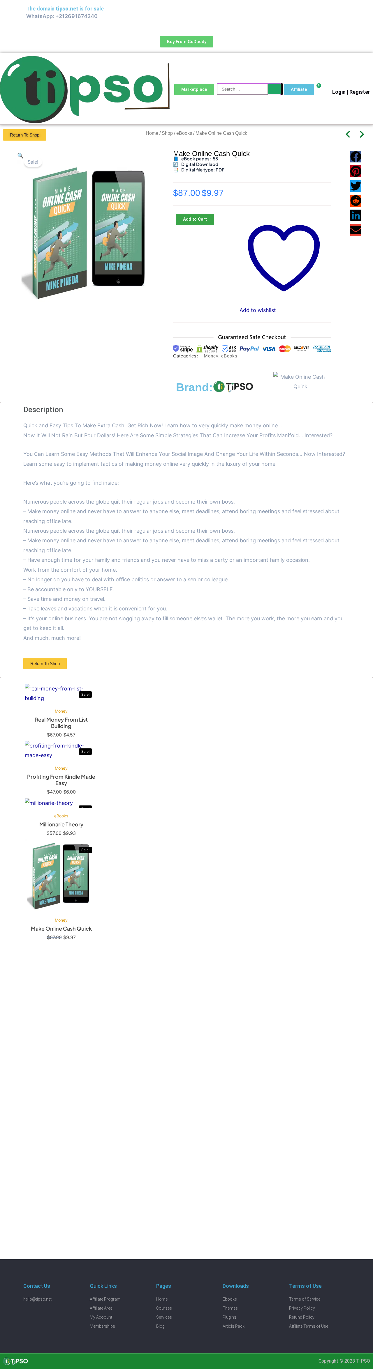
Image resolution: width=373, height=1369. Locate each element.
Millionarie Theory (61, 824)
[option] (61, 712)
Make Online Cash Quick (61, 928)
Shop (167, 133)
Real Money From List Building (61, 722)
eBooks (184, 133)
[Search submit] (274, 89)
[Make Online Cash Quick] (61, 875)
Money (211, 355)
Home (152, 133)
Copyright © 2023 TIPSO (344, 1361)
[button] (20, 156)
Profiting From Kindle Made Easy (61, 779)
